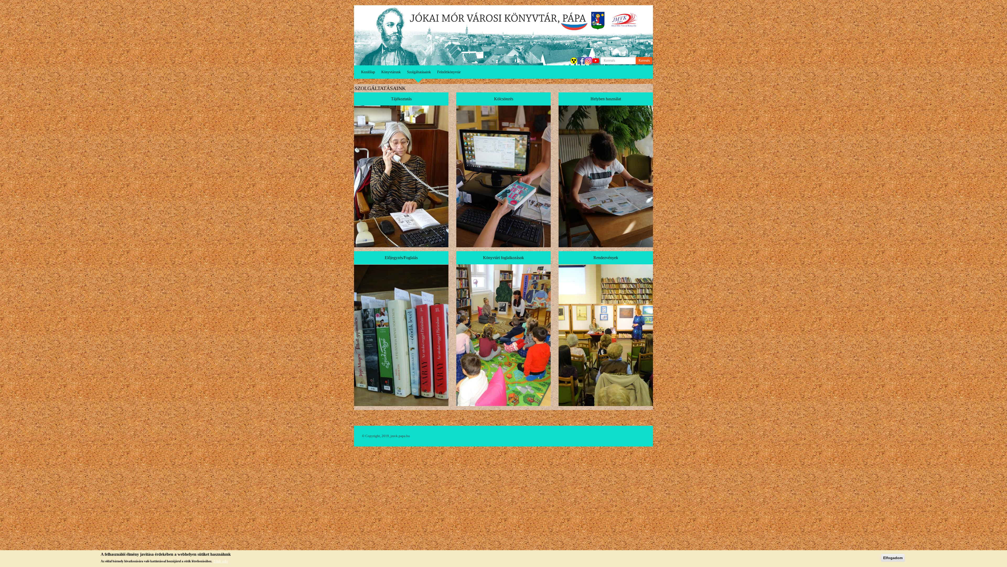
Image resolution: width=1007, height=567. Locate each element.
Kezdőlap (368, 72)
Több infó (220, 561)
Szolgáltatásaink (419, 72)
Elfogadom (893, 558)
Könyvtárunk (391, 72)
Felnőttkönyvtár (449, 72)
